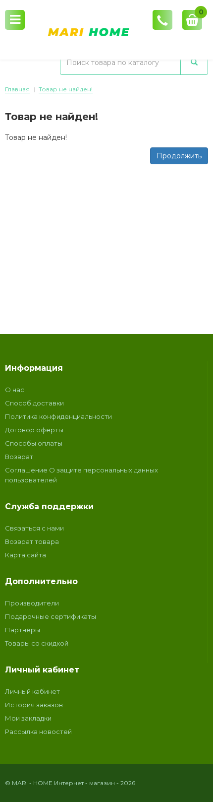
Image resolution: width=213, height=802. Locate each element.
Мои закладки (28, 718)
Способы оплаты (33, 443)
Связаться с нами (34, 528)
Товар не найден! (66, 89)
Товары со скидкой (36, 643)
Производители (32, 603)
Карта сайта (25, 555)
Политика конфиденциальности (58, 416)
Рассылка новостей (38, 731)
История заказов (34, 705)
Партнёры (22, 630)
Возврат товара (32, 541)
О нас (14, 390)
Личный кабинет (32, 691)
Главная (17, 89)
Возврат (19, 457)
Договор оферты (34, 430)
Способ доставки (34, 403)
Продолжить (179, 155)
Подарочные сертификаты (50, 616)
